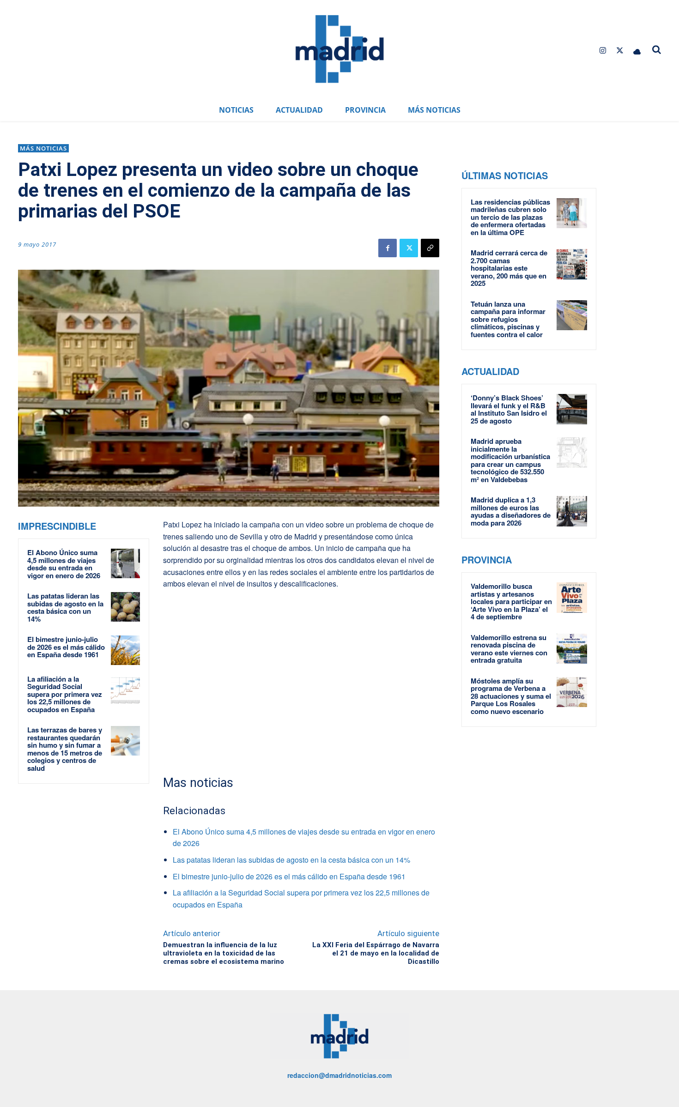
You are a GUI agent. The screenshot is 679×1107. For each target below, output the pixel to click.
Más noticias (43, 148)
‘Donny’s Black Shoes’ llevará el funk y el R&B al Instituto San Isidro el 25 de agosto (509, 409)
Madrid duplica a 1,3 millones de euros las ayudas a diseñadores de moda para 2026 (511, 511)
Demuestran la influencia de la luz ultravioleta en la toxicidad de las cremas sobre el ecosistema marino (223, 953)
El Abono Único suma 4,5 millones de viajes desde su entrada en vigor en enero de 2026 (63, 564)
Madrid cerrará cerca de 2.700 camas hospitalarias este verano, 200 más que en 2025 (509, 268)
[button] (657, 49)
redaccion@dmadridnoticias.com (339, 1075)
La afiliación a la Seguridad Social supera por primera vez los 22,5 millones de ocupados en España (64, 694)
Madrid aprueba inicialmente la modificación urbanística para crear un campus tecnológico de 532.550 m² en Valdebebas (510, 460)
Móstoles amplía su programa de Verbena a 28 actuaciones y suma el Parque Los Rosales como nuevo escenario (511, 696)
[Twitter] (620, 50)
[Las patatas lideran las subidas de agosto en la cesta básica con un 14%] (125, 606)
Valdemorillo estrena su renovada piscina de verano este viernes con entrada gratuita (509, 648)
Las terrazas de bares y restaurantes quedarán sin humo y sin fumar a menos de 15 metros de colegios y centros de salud (64, 749)
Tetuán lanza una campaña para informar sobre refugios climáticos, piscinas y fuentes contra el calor (508, 319)
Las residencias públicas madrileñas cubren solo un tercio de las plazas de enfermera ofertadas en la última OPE (510, 217)
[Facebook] (387, 248)
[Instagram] (602, 50)
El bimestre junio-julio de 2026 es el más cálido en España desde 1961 (66, 646)
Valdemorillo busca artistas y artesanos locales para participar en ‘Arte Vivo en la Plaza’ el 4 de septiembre (511, 601)
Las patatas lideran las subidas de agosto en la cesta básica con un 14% (65, 607)
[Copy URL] (430, 248)
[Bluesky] (637, 50)
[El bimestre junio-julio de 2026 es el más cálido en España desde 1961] (125, 650)
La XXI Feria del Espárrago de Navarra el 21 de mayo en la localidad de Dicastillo (375, 953)
